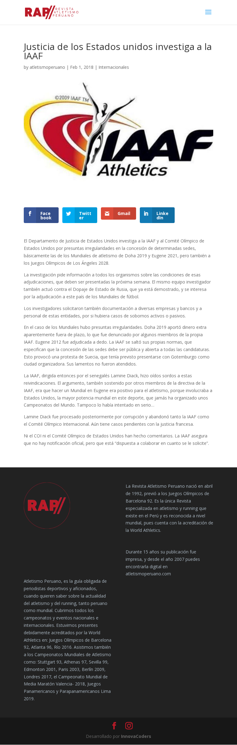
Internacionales (113, 67)
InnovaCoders (136, 736)
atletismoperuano (47, 67)
